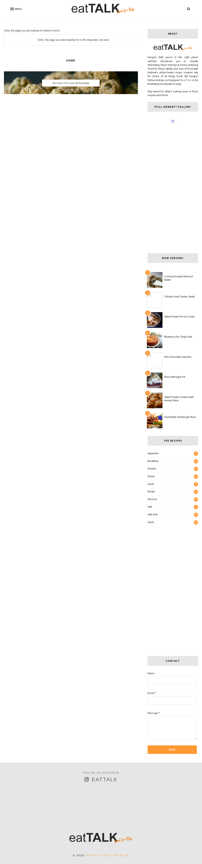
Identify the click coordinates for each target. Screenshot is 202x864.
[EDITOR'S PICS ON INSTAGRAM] (71, 93)
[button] (15, 9)
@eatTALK (186, 80)
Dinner (151, 476)
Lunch (151, 484)
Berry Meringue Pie (174, 377)
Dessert (152, 468)
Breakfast (153, 461)
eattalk (105, 779)
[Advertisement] (71, 127)
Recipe (151, 491)
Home (70, 60)
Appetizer (153, 453)
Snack (151, 522)
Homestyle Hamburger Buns (180, 417)
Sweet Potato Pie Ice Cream (179, 316)
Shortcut (152, 499)
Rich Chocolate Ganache (177, 357)
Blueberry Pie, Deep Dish (178, 336)
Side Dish (153, 514)
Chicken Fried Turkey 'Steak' (179, 296)
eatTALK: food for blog (107, 855)
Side (150, 506)
